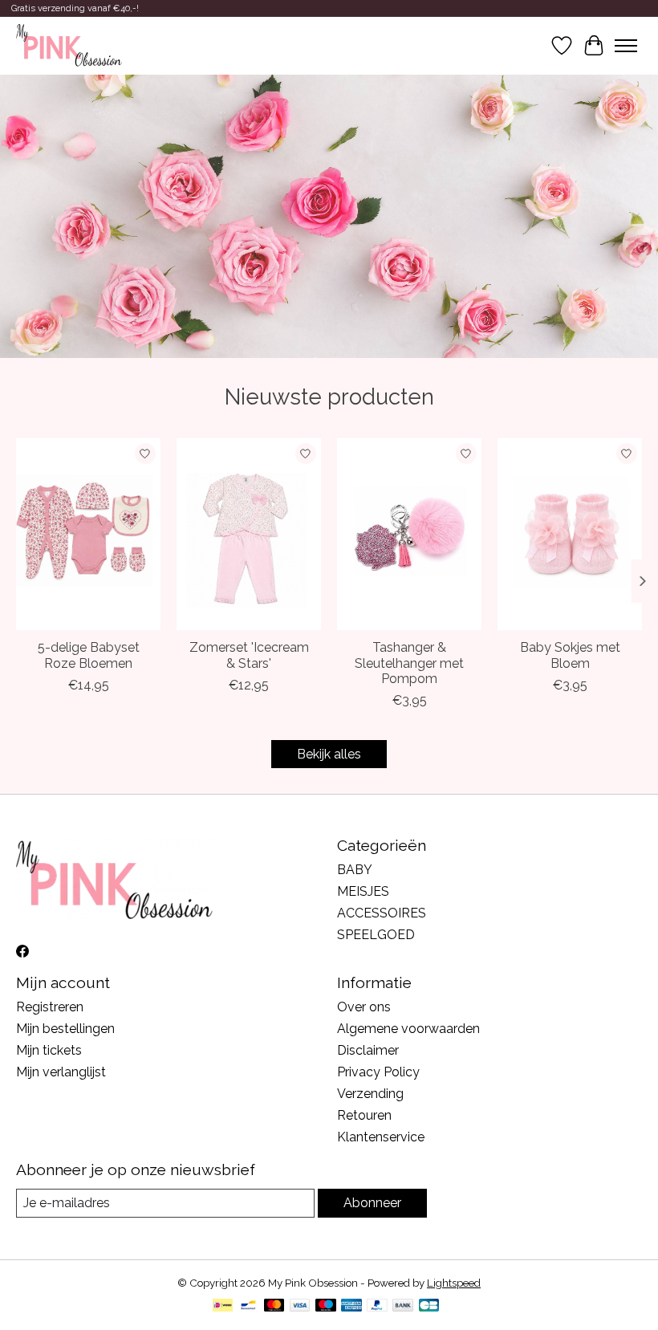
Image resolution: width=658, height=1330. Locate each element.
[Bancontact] (248, 1306)
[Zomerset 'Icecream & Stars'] (249, 534)
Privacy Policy (378, 1072)
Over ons (364, 1007)
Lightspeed (454, 1282)
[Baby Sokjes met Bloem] (570, 534)
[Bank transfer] (402, 1306)
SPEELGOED (376, 934)
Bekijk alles (329, 754)
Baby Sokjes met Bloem (570, 655)
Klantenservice (380, 1137)
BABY (354, 869)
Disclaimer (368, 1050)
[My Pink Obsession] (69, 46)
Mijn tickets (49, 1050)
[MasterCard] (274, 1306)
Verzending (370, 1093)
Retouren (364, 1115)
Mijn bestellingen (65, 1028)
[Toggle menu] (626, 46)
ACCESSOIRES (381, 913)
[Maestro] (325, 1306)
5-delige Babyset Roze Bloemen (89, 655)
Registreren (49, 1007)
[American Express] (351, 1306)
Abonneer (372, 1202)
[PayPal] (377, 1306)
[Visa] (300, 1306)
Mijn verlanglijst (61, 1072)
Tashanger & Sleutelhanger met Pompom (409, 662)
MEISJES (363, 891)
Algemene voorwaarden (408, 1028)
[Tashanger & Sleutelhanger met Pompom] (409, 534)
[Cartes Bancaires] (429, 1306)
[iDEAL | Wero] (223, 1306)
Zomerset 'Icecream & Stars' (249, 655)
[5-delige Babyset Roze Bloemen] (88, 534)
